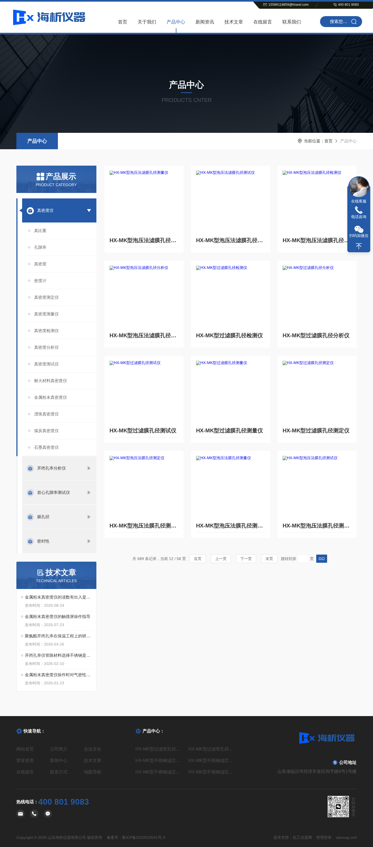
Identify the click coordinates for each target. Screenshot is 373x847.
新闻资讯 (205, 22)
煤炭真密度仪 (46, 430)
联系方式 (58, 772)
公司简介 (58, 749)
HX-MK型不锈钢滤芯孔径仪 (212, 772)
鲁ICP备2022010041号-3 (143, 837)
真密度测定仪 (46, 297)
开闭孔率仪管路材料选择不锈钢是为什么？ (59, 655)
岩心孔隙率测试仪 (53, 492)
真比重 (40, 230)
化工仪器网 (302, 837)
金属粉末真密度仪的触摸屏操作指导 (57, 616)
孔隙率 (40, 247)
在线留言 (262, 22)
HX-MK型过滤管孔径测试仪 (159, 749)
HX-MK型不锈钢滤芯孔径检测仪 (159, 772)
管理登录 (323, 837)
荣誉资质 (25, 760)
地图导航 (92, 772)
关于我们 (147, 22)
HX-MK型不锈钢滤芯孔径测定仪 (159, 760)
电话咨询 (358, 217)
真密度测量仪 (46, 314)
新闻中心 (58, 760)
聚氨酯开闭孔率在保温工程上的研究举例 (59, 636)
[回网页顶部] (359, 246)
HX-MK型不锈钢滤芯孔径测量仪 (212, 760)
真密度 (40, 264)
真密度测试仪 (46, 364)
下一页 (246, 558)
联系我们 (291, 22)
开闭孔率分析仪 (51, 468)
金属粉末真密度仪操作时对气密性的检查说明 (59, 674)
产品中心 (176, 22)
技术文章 (233, 22)
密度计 (40, 280)
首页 (122, 22)
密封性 (43, 541)
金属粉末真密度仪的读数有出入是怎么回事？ (59, 597)
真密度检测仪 (46, 330)
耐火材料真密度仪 (50, 380)
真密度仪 (45, 210)
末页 (269, 558)
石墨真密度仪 (46, 447)
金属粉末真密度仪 (50, 397)
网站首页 (25, 749)
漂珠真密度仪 (46, 414)
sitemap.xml (346, 837)
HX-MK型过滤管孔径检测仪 (212, 749)
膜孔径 (43, 516)
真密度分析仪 (46, 347)
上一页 (221, 558)
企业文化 (92, 749)
